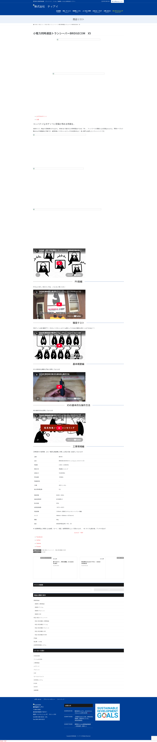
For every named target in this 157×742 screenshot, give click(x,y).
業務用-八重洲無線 (39, 603)
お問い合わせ (37, 699)
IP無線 (35, 638)
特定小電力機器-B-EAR (60, 550)
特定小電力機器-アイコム (41, 624)
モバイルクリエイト (39, 676)
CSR (35, 673)
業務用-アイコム (39, 607)
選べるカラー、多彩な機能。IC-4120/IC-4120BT (63, 562)
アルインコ (36, 669)
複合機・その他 (38, 641)
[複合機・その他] (115, 565)
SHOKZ (36, 686)
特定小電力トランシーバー (48, 550)
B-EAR (43, 552)
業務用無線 (36, 600)
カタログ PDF (78, 532)
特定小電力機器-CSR (40, 631)
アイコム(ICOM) (38, 659)
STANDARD (37, 656)
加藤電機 (36, 690)
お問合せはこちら (118, 1)
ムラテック (36, 666)
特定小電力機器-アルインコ (42, 628)
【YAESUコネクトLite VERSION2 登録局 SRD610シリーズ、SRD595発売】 (84, 718)
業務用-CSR (38, 614)
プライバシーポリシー (49, 699)
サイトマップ (60, 699)
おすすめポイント (41, 116)
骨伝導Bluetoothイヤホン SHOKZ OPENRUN (91, 562)
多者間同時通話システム (40, 645)
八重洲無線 (36, 662)
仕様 (37, 119)
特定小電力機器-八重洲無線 (42, 621)
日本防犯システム (38, 680)
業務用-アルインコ (39, 610)
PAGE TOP (3, 741)
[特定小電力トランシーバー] (42, 568)
